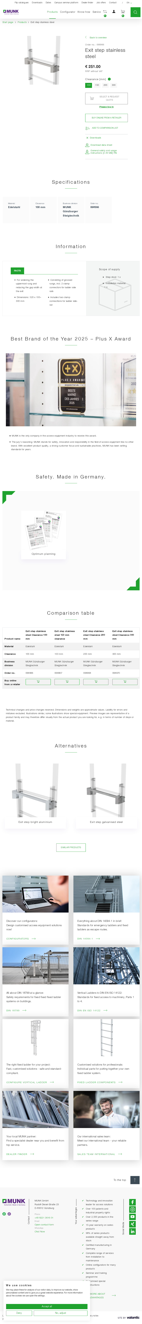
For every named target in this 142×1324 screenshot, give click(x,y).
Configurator (67, 12)
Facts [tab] (17, 271)
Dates (48, 3)
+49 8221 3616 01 (44, 1218)
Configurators (17, 939)
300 (114, 85)
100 (89, 85)
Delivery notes (92, 1316)
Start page (7, 22)
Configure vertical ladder (26, 1082)
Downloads (37, 3)
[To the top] (135, 1180)
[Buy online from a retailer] (38, 682)
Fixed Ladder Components (96, 1082)
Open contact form (44, 1225)
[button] (105, 12)
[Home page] (9, 12)
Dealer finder (87, 3)
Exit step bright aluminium (35, 822)
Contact (113, 3)
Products (53, 12)
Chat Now (40, 1232)
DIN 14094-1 (85, 939)
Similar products (71, 848)
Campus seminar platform (66, 3)
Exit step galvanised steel (106, 822)
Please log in (106, 107)
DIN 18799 (13, 1011)
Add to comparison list (105, 128)
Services (98, 12)
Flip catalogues (22, 3)
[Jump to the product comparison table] (109, 79)
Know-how (84, 12)
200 (105, 85)
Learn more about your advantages (93, 1296)
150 (97, 85)
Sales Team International (96, 1154)
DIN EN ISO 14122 (89, 1011)
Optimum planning (43, 554)
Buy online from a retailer (106, 118)
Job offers (101, 3)
